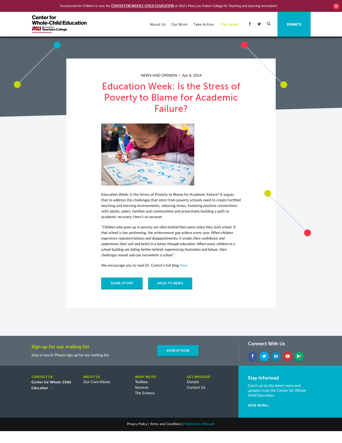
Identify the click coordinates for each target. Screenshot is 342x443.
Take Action (203, 24)
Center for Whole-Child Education (142, 6)
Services (141, 387)
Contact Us (196, 387)
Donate (193, 382)
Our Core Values (96, 382)
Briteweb (208, 424)
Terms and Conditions (166, 424)
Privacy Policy (137, 424)
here (183, 265)
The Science (144, 393)
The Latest (229, 24)
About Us (157, 24)
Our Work (179, 24)
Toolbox (141, 382)
